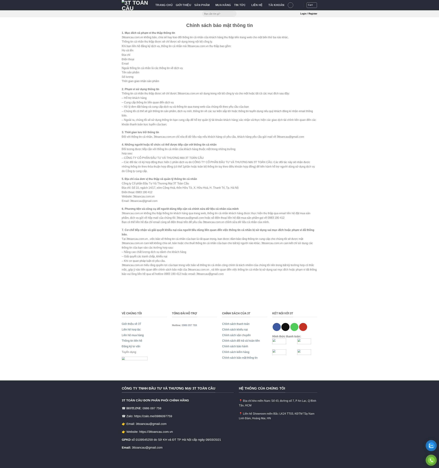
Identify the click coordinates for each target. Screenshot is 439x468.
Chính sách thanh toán (236, 323)
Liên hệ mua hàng (133, 335)
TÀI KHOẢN (276, 5)
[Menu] (290, 5)
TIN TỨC (240, 5)
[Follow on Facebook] (277, 327)
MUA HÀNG (223, 5)
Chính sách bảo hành (235, 346)
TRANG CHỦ (164, 5)
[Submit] (233, 14)
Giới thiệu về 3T (131, 323)
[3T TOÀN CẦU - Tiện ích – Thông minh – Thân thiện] (136, 5)
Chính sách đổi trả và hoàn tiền (241, 340)
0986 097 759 (189, 325)
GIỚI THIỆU (183, 5)
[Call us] (294, 327)
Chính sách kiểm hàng (235, 352)
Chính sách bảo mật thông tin (240, 357)
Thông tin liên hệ (132, 340)
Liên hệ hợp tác (131, 329)
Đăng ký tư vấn (131, 346)
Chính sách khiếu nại (235, 329)
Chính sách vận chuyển (236, 335)
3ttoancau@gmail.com (147, 447)
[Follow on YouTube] (303, 327)
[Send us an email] (285, 327)
